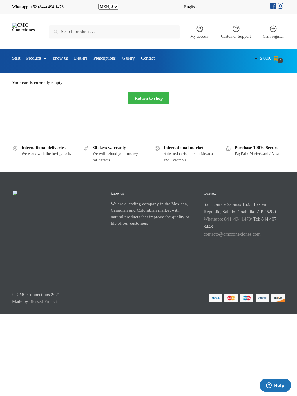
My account (199, 36)
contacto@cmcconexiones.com (232, 234)
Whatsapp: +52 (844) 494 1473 (38, 7)
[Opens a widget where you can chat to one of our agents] (275, 386)
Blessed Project (43, 301)
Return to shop (149, 98)
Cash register (273, 36)
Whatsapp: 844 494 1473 (227, 219)
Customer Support (236, 36)
